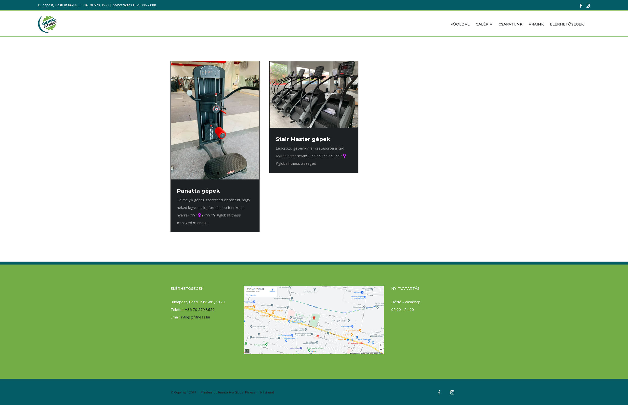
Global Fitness (245, 392)
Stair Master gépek (303, 139)
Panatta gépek (198, 191)
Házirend (267, 392)
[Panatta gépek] (215, 120)
